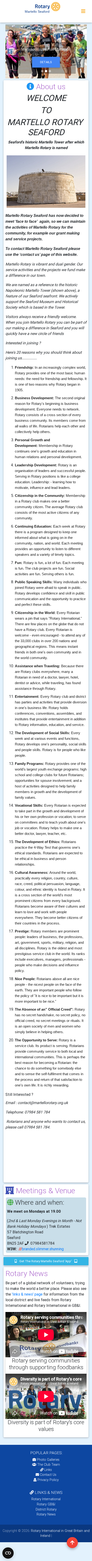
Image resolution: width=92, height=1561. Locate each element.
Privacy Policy (48, 1480)
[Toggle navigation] (83, 11)
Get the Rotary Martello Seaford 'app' (45, 1261)
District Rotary (46, 1509)
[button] (10, 51)
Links (48, 1470)
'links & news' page (27, 1294)
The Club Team (48, 1464)
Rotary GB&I (46, 1504)
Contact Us (47, 1475)
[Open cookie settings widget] (8, 1553)
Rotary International (46, 1499)
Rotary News (46, 1514)
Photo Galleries (47, 1459)
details (46, 62)
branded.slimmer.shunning (43, 1248)
